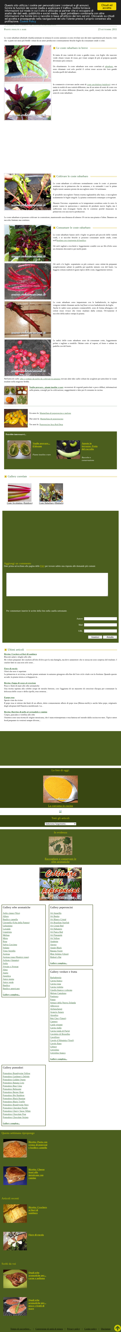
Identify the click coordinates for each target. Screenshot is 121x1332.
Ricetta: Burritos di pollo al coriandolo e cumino (25, 712)
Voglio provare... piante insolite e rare (46, 387)
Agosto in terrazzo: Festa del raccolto (90, 446)
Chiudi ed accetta (106, 6)
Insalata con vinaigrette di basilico (71, 240)
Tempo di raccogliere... (20, 1329)
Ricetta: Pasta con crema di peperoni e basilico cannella (38, 1145)
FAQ (42, 566)
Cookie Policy (28, 21)
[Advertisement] (60, 146)
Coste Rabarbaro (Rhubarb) (51, 503)
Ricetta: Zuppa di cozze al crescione (20, 683)
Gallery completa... (11, 994)
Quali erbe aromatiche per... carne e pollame (37, 1275)
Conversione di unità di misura (49, 1329)
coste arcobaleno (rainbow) (98, 84)
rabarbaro (109, 66)
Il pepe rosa (9, 697)
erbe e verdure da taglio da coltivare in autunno (40, 379)
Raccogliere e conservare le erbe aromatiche (60, 860)
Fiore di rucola (10, 668)
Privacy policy (73, 1329)
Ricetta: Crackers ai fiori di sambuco (20, 654)
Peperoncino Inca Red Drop (51, 424)
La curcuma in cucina (60, 805)
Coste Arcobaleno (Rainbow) (20, 503)
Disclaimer (106, 1329)
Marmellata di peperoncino (51, 419)
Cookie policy (90, 1329)
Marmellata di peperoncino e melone (55, 413)
